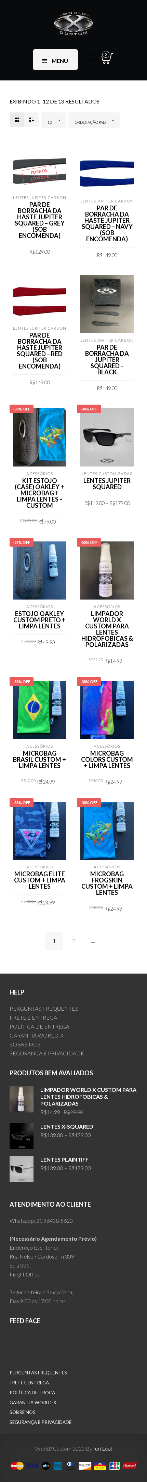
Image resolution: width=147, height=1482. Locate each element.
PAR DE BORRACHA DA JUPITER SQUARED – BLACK (107, 359)
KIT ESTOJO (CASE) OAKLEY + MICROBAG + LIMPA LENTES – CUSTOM (39, 493)
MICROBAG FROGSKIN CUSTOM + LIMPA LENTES (107, 883)
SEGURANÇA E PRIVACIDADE (47, 1053)
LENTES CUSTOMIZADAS (107, 473)
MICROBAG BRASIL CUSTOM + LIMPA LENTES (39, 759)
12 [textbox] (50, 122)
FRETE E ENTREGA (33, 1017)
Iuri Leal (102, 1448)
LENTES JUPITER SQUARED (107, 484)
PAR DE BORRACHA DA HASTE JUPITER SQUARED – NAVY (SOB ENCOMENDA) (107, 223)
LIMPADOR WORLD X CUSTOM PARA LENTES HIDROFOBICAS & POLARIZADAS (107, 629)
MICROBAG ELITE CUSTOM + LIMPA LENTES (39, 880)
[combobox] (53, 120)
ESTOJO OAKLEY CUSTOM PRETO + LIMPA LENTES (39, 620)
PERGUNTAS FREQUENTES (44, 1008)
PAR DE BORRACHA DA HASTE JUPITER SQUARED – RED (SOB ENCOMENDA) (40, 350)
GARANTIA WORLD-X (37, 1035)
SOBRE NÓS (25, 1044)
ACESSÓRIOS (39, 473)
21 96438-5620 (54, 1220)
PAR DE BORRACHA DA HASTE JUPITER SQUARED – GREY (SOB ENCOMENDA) (40, 220)
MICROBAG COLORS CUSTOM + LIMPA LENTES (107, 759)
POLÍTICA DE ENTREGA (39, 1026)
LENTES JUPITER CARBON (39, 197)
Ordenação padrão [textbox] (94, 122)
